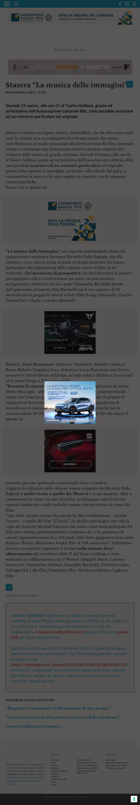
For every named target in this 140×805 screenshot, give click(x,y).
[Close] (95, 381)
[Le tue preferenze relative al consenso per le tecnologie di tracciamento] (134, 799)
